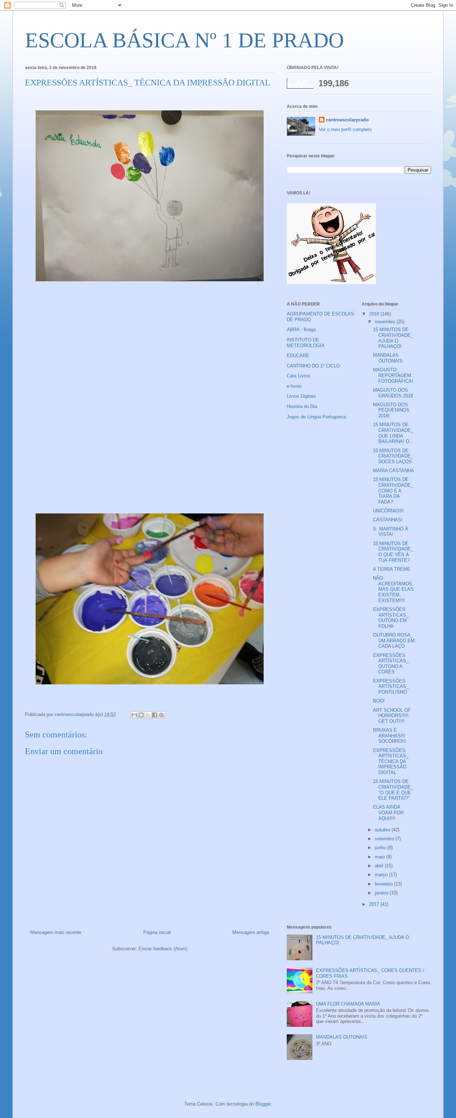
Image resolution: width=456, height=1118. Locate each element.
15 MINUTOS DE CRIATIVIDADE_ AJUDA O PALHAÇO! (393, 338)
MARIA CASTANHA (393, 470)
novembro (386, 321)
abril (380, 865)
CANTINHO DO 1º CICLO (313, 366)
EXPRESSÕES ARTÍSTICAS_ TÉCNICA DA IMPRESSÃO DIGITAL (391, 761)
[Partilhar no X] (147, 715)
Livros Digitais (301, 396)
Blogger (263, 1104)
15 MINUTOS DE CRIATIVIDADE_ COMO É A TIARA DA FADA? (393, 490)
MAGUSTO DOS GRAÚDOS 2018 (393, 392)
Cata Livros (298, 375)
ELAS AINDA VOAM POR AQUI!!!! (388, 812)
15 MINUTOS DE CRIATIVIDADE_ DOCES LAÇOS (393, 456)
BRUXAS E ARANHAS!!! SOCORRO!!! (389, 735)
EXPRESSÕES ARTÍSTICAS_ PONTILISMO (391, 686)
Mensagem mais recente (55, 932)
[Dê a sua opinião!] (141, 715)
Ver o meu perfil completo (345, 129)
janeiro (382, 892)
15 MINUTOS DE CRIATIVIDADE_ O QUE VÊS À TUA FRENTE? (393, 552)
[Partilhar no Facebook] (154, 715)
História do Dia (302, 406)
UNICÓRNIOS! (388, 510)
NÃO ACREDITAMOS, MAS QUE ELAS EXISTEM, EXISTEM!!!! (393, 589)
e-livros (294, 386)
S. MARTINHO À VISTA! (390, 531)
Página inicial (157, 932)
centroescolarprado (347, 119)
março (382, 874)
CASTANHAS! (388, 519)
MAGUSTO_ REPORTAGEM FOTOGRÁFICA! (393, 375)
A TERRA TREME (391, 569)
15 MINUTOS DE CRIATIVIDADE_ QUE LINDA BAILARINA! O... (393, 433)
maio (380, 857)
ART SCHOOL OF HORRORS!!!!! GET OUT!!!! (392, 715)
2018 (374, 314)
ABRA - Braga (301, 329)
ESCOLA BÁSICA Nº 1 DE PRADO (184, 40)
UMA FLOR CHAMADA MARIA (348, 1004)
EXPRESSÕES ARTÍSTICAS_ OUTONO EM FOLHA (391, 618)
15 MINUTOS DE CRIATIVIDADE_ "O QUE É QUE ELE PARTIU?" (393, 790)
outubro (383, 829)
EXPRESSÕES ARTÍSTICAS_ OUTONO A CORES (391, 664)
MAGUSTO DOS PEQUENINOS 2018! (391, 410)
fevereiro (384, 884)
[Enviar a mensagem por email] (134, 715)
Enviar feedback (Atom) (163, 948)
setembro (385, 838)
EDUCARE (298, 355)
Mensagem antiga (250, 932)
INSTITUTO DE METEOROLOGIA (306, 342)
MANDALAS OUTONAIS (388, 358)
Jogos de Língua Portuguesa (316, 416)
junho (381, 847)
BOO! (379, 701)
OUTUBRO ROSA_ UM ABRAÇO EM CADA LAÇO (394, 640)
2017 (374, 904)
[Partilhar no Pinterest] (161, 715)
